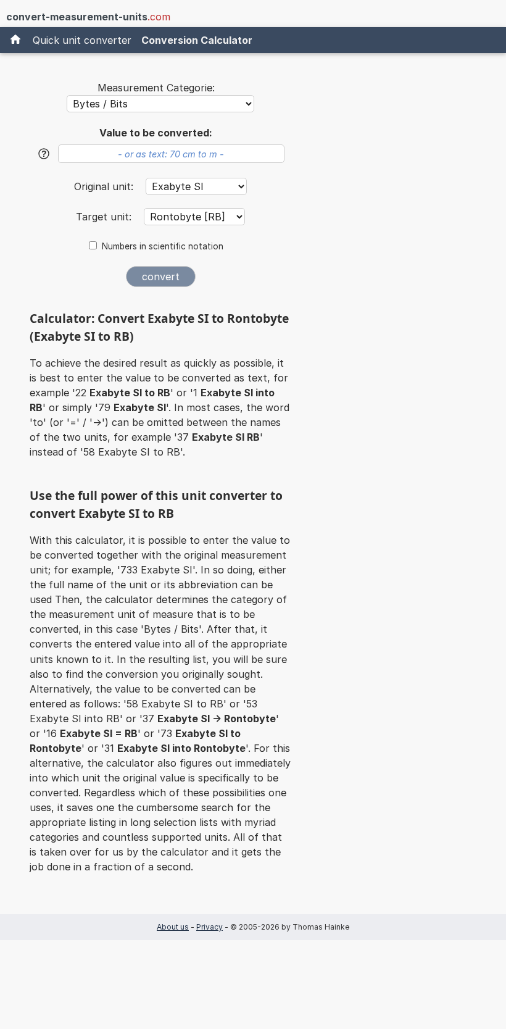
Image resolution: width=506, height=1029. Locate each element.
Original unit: (105, 186)
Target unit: (105, 216)
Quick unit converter (82, 40)
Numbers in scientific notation (162, 246)
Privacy (209, 926)
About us (173, 926)
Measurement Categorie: (156, 87)
